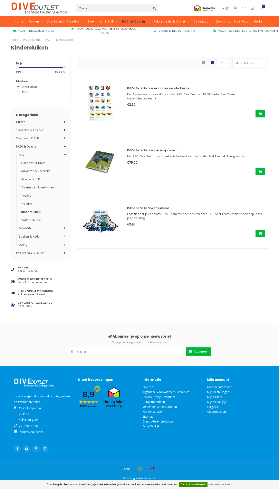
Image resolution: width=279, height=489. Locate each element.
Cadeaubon (202, 21)
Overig (23, 245)
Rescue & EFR (30, 179)
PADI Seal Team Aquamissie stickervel (158, 88)
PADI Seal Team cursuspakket (152, 150)
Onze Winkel (151, 426)
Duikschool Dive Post (232, 21)
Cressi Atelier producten (158, 421)
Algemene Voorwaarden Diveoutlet (166, 392)
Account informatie (219, 387)
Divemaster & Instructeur (38, 187)
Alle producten (216, 412)
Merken (258, 21)
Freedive (26, 204)
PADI (25, 92)
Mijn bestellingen (218, 392)
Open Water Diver (33, 163)
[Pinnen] (152, 468)
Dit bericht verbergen (193, 484)
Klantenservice (152, 412)
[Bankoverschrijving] (127, 468)
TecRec (26, 195)
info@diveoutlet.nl (31, 432)
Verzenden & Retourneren (160, 407)
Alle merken (29, 86)
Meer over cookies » (220, 484)
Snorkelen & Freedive (63, 21)
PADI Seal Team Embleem (148, 208)
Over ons (149, 387)
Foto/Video (26, 228)
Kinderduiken (31, 212)
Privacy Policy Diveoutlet (159, 397)
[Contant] (139, 468)
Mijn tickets (214, 397)
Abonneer (200, 351)
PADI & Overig (133, 21)
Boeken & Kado (29, 236)
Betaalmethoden (154, 402)
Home (19, 21)
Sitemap (148, 416)
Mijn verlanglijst (217, 402)
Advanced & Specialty (35, 171)
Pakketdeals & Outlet (169, 21)
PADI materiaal (31, 220)
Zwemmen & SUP (101, 21)
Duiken (34, 21)
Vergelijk (212, 407)
